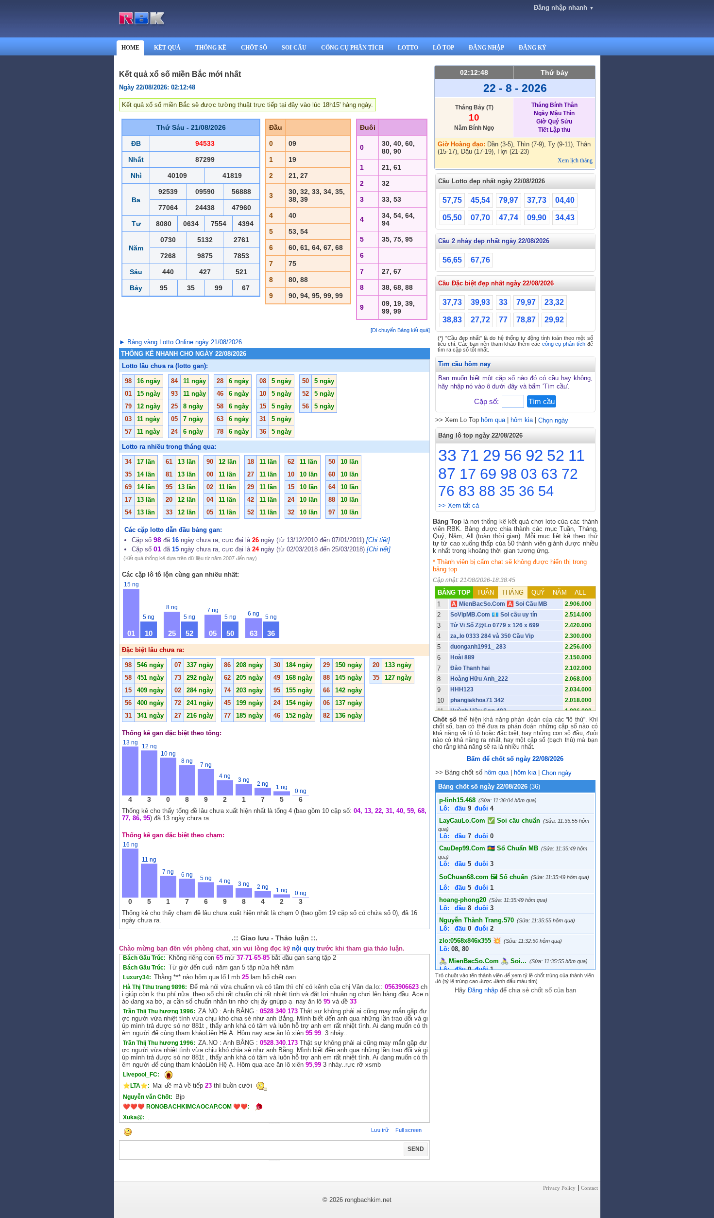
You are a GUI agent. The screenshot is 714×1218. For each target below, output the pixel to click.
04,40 (565, 200)
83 (467, 491)
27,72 (480, 320)
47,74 (508, 217)
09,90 (536, 217)
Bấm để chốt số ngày (515, 758)
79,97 (508, 200)
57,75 (452, 200)
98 (508, 473)
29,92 (554, 320)
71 (469, 455)
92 (534, 455)
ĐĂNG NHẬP (486, 47)
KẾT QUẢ (167, 47)
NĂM (560, 592)
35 (507, 491)
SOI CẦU (294, 47)
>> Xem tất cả (458, 505)
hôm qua (493, 420)
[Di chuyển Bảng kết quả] (400, 330)
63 (549, 474)
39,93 (480, 302)
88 (487, 491)
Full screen (408, 1130)
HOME (130, 47)
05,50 (452, 217)
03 (529, 474)
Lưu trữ (380, 1130)
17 (467, 473)
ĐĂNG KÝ (532, 47)
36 (526, 491)
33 (503, 302)
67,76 (480, 260)
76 (446, 491)
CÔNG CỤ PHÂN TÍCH (352, 47)
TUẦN (485, 592)
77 (503, 320)
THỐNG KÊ (210, 47)
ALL (580, 592)
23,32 (554, 302)
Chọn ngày (553, 420)
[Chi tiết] (378, 540)
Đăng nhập (483, 990)
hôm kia (521, 420)
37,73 (536, 200)
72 (569, 474)
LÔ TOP (443, 47)
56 (513, 455)
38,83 (452, 320)
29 (491, 455)
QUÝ (538, 592)
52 (555, 455)
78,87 (526, 320)
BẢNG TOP (454, 592)
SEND (416, 1149)
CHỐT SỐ (254, 47)
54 (546, 491)
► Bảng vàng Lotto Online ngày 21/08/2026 (180, 342)
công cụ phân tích (563, 344)
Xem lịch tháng (575, 160)
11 (576, 455)
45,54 (480, 200)
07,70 (480, 217)
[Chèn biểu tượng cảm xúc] (127, 1133)
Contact (589, 1188)
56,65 (452, 260)
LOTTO (408, 47)
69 (488, 473)
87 (447, 473)
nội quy (303, 948)
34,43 (565, 217)
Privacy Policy (559, 1188)
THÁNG (513, 592)
